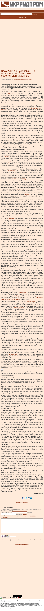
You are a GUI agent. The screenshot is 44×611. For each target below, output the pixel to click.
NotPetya (17, 296)
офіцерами (23, 292)
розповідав (11, 170)
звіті (9, 162)
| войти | (25, 514)
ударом (6, 156)
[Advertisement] (22, 41)
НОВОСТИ (3, 10)
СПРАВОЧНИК (22, 10)
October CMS (15, 179)
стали (19, 189)
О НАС (28, 10)
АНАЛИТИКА (9, 10)
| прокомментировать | (22, 544)
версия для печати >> (22, 502)
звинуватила (13, 354)
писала (11, 218)
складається (31, 301)
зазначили (36, 421)
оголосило (10, 93)
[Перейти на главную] (22, 9)
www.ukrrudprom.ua (34, 603)
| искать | (34, 14)
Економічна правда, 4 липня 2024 (23, 79)
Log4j (24, 179)
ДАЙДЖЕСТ (16, 10)
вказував (27, 194)
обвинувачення (19, 307)
